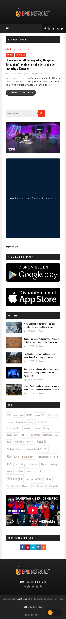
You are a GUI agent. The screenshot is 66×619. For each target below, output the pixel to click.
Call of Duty (52, 415)
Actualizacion (18, 415)
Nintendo (41, 441)
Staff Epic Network (38, 73)
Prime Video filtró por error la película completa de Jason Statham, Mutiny (39, 325)
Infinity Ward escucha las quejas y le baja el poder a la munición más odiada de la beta (41, 387)
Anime (10, 55)
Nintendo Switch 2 (33, 449)
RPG (16, 464)
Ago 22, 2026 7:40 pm (33, 393)
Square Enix (33, 464)
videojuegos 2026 (34, 479)
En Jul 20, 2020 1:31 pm (16, 73)
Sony (23, 464)
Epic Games (42, 422)
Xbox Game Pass (13, 486)
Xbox (48, 479)
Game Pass (36, 428)
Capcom (10, 422)
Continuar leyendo (20, 92)
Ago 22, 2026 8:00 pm (33, 379)
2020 (9, 415)
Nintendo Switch (15, 449)
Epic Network (23, 599)
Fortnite (27, 428)
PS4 (56, 456)
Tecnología (19, 471)
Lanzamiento (47, 435)
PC (45, 449)
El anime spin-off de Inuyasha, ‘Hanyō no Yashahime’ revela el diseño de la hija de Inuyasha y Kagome (30, 64)
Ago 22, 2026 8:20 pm (33, 361)
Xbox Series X (38, 486)
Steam (44, 464)
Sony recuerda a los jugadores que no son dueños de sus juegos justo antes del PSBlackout (41, 372)
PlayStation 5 (44, 456)
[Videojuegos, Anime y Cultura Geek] (33, 17)
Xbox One (25, 486)
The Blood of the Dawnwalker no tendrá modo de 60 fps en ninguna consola (40, 355)
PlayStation (13, 456)
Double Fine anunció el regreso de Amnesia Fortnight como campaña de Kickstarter (41, 340)
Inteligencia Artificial (31, 434)
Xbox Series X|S (52, 486)
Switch (9, 471)
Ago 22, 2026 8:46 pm (33, 346)
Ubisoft (38, 471)
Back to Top (32, 615)
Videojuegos (14, 478)
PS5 (9, 464)
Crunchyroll (21, 422)
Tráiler (29, 471)
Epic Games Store (14, 428)
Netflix (30, 441)
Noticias (20, 55)
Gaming (46, 428)
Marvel (9, 442)
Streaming (53, 464)
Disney (31, 422)
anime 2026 (40, 415)
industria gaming (13, 435)
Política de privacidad (33, 607)
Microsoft (19, 441)
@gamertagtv (12, 246)
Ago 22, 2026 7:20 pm (33, 330)
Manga (57, 435)
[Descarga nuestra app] (33, 280)
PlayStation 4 (28, 456)
